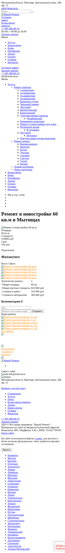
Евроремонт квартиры (32, 121)
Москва (12, 458)
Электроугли (14, 546)
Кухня (23, 149)
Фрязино (12, 529)
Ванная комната (28, 144)
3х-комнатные (27, 95)
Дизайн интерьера (23, 166)
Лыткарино (14, 540)
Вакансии (13, 413)
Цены (11, 48)
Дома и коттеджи (23, 169)
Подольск (13, 463)
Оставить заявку (6, 18)
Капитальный (27, 112)
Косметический (28, 110)
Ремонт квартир (22, 87)
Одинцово (13, 483)
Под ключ (25, 132)
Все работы (7, 331)
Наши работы (15, 408)
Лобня (11, 495)
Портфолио (14, 51)
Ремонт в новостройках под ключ (38, 124)
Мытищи (12, 478)
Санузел (24, 158)
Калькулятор (14, 45)
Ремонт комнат (22, 141)
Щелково (12, 475)
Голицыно (13, 543)
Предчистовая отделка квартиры (37, 138)
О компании (14, 393)
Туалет (23, 161)
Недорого (32, 135)
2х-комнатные (27, 93)
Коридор (25, 147)
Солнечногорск (16, 520)
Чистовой (25, 107)
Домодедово (14, 481)
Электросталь (15, 498)
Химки (11, 469)
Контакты (13, 62)
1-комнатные (27, 90)
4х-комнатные (27, 98)
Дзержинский (15, 532)
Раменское (13, 489)
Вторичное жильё (29, 127)
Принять (6, 450)
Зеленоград (14, 466)
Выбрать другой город (13, 388)
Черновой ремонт (29, 104)
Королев (12, 461)
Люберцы (13, 472)
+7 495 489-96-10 (10, 28)
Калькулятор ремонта (8, 24)
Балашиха (13, 455)
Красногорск (14, 500)
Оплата (11, 56)
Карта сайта (7, 433)
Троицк (12, 503)
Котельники (14, 526)
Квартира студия (29, 101)
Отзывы (12, 59)
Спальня (24, 155)
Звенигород (14, 523)
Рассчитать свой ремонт (14, 247)
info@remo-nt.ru (9, 8)
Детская (24, 152)
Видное (12, 492)
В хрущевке (33, 130)
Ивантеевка (14, 509)
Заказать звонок (9, 34)
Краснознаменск (16, 537)
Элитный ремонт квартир (34, 115)
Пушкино (13, 486)
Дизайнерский (34, 118)
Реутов (11, 512)
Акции (11, 54)
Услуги (11, 42)
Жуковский (14, 506)
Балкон (24, 164)
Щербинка (13, 517)
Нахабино (13, 534)
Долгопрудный (16, 515)
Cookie (38, 438)
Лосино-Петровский (19, 549)
